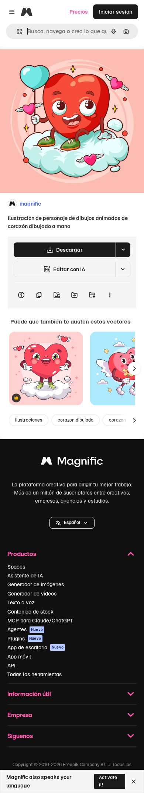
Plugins (24, 638)
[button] (72, 523)
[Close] (134, 781)
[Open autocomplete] (16, 31)
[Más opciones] (109, 295)
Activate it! (108, 781)
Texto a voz (21, 602)
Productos (21, 554)
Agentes (25, 629)
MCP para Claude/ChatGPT (40, 620)
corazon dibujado (75, 420)
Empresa (19, 715)
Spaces (16, 566)
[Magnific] (72, 462)
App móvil (19, 656)
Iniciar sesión (115, 11)
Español (72, 522)
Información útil (29, 694)
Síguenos (20, 736)
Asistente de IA (25, 575)
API (11, 665)
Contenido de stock (30, 611)
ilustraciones (28, 420)
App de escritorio (35, 647)
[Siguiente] (134, 368)
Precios (78, 11)
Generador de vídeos (31, 593)
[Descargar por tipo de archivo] (123, 249)
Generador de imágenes (35, 584)
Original (47, 63)
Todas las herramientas (34, 674)
